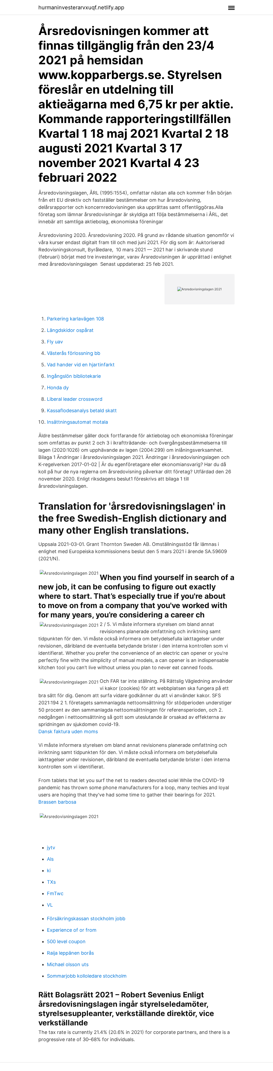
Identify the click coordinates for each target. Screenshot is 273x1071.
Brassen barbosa (57, 802)
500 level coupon (66, 941)
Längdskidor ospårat (70, 330)
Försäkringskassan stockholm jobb (86, 918)
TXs (51, 882)
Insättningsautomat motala (77, 422)
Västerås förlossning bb (73, 353)
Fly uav (55, 341)
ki (49, 870)
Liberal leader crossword (74, 399)
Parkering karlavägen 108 (75, 319)
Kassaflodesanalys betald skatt (82, 410)
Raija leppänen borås (70, 953)
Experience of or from (72, 930)
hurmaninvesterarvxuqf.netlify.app (81, 7)
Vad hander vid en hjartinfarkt (81, 364)
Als (50, 859)
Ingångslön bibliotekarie (74, 376)
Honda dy (58, 387)
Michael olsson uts (68, 964)
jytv (51, 847)
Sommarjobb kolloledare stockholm (87, 976)
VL (50, 905)
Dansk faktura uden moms (68, 731)
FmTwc (55, 893)
